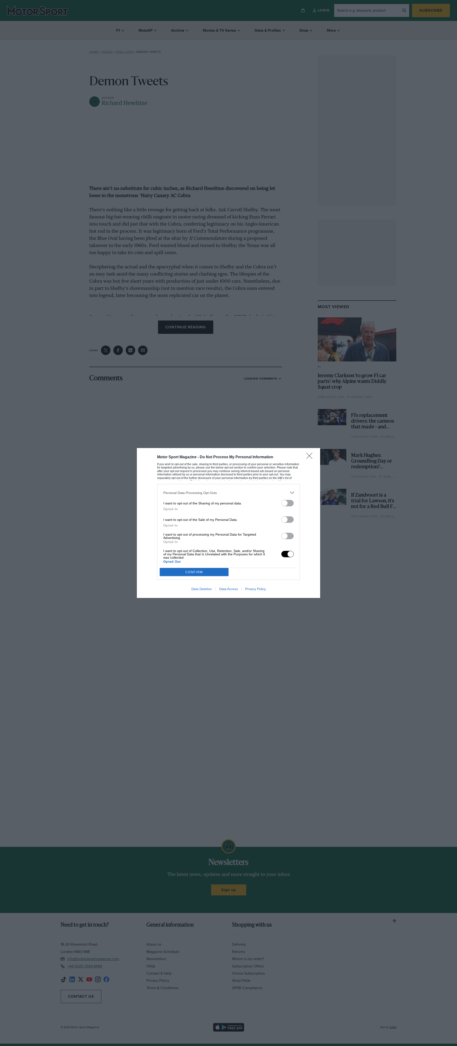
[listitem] (228, 492)
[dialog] (228, 523)
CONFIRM (194, 572)
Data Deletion (201, 589)
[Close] (310, 457)
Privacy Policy (255, 589)
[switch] (287, 503)
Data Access (228, 589)
